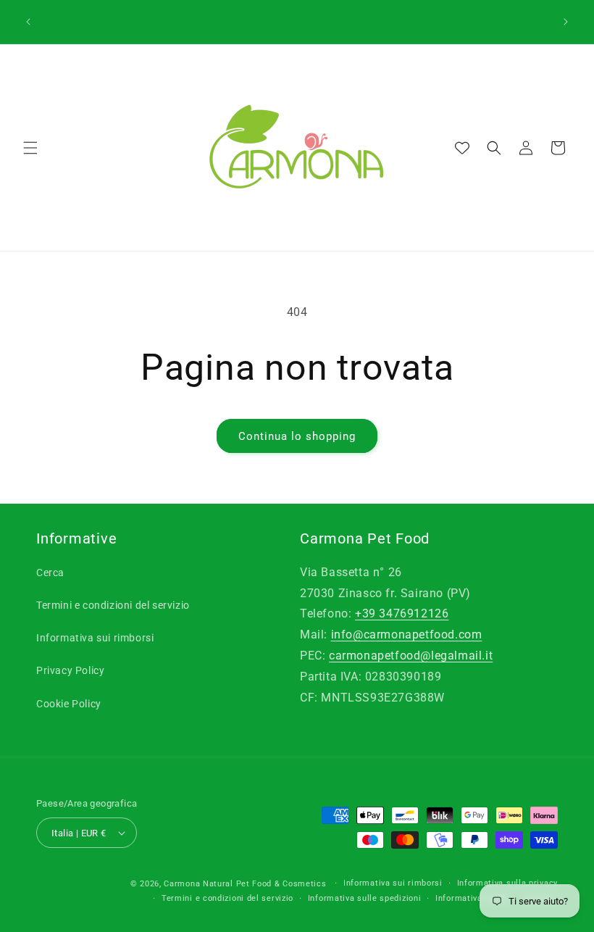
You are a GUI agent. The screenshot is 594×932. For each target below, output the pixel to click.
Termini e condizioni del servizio (113, 605)
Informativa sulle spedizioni (365, 898)
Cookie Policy (68, 704)
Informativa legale (472, 898)
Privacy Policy (70, 670)
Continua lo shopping (297, 436)
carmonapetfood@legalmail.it (411, 655)
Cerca (50, 572)
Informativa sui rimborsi (95, 638)
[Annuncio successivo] (566, 22)
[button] (30, 148)
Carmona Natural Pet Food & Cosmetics (246, 884)
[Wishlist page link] (462, 148)
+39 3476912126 (401, 613)
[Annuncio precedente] (28, 22)
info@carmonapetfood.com (406, 634)
